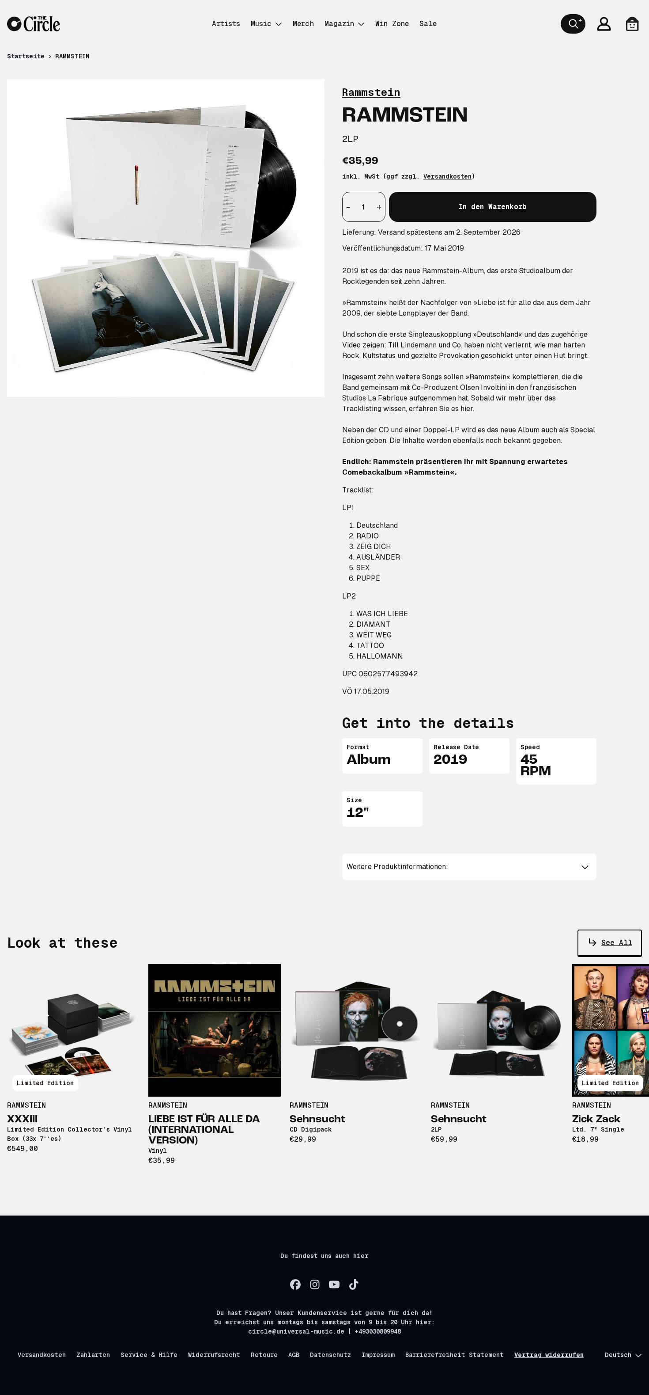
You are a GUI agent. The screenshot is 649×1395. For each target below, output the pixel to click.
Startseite (26, 56)
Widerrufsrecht (214, 1354)
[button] (469, 867)
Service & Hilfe (149, 1354)
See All (616, 942)
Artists (226, 23)
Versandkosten (447, 176)
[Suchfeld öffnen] (573, 24)
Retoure (264, 1354)
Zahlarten (93, 1354)
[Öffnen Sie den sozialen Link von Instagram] (314, 1284)
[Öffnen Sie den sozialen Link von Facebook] (295, 1284)
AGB (293, 1354)
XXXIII (22, 1119)
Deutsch (618, 1354)
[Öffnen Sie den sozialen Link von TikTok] (353, 1284)
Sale (428, 23)
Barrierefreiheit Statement (454, 1354)
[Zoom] (165, 238)
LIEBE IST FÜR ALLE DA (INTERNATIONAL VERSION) (204, 1130)
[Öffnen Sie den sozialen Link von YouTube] (334, 1284)
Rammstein (371, 92)
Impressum (378, 1354)
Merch (303, 23)
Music (261, 23)
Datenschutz (330, 1354)
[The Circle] (33, 23)
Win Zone (392, 23)
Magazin (339, 23)
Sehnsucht (317, 1119)
